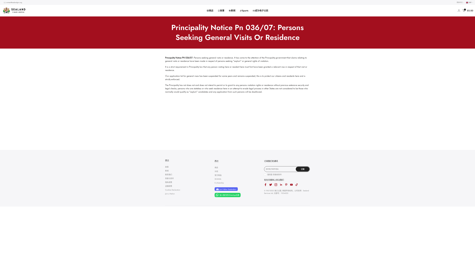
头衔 (216, 171)
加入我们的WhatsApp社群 (229, 195)
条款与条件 (169, 178)
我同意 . (274, 175)
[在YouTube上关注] (291, 185)
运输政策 (168, 186)
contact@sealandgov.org (14, 2)
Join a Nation (170, 193)
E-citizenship (219, 183)
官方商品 (218, 175)
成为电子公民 (261, 10)
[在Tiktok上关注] (296, 185)
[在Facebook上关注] (265, 185)
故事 (222, 10)
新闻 (233, 10)
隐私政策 (168, 182)
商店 (211, 10)
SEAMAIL (218, 179)
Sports (245, 10)
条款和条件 (277, 175)
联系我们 (168, 174)
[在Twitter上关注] (270, 185)
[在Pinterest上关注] (286, 185)
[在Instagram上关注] (275, 185)
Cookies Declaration (172, 190)
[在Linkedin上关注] (281, 185)
